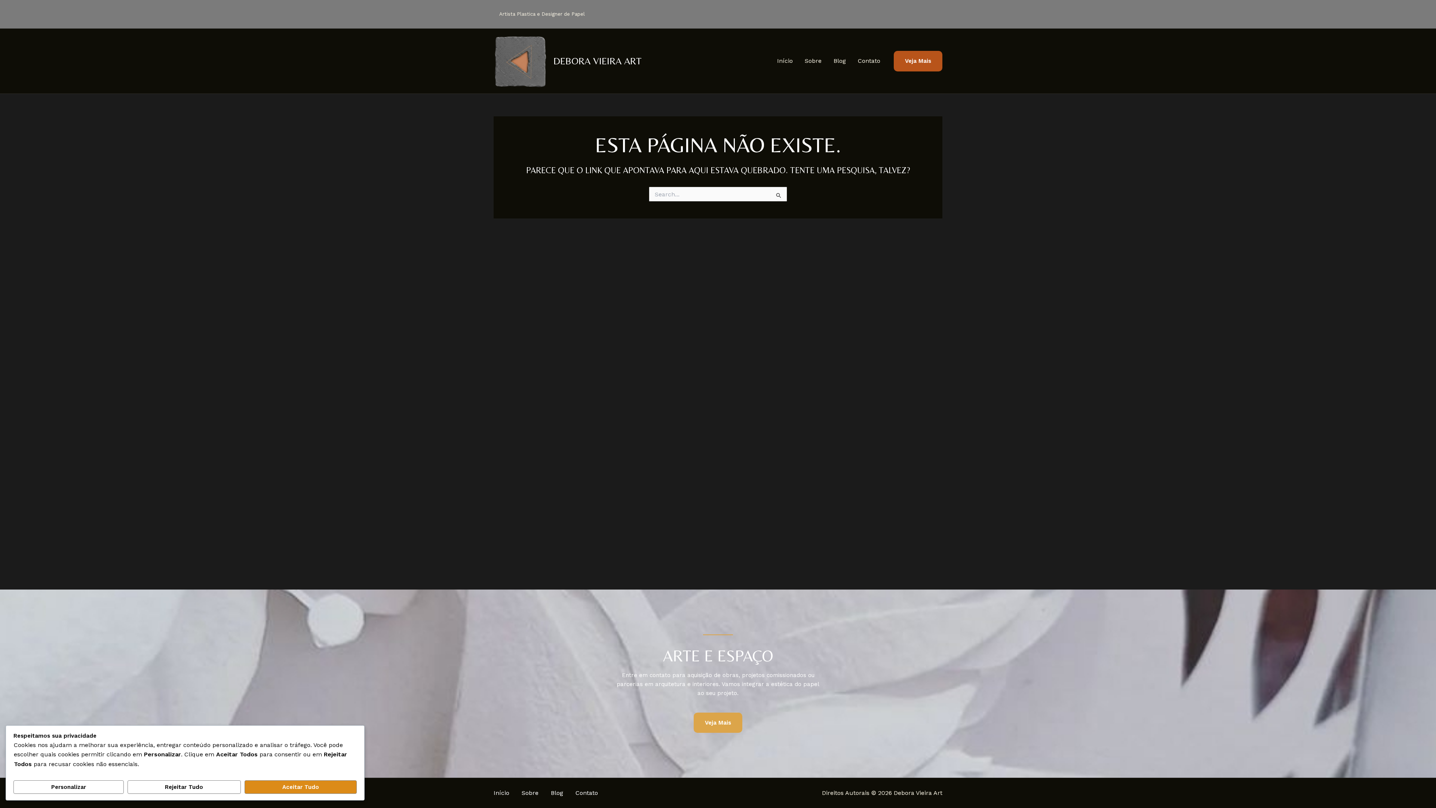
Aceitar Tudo (300, 787)
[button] (918, 61)
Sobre (813, 60)
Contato (869, 60)
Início (785, 60)
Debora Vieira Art (597, 61)
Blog (840, 60)
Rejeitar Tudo (184, 787)
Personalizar (68, 787)
